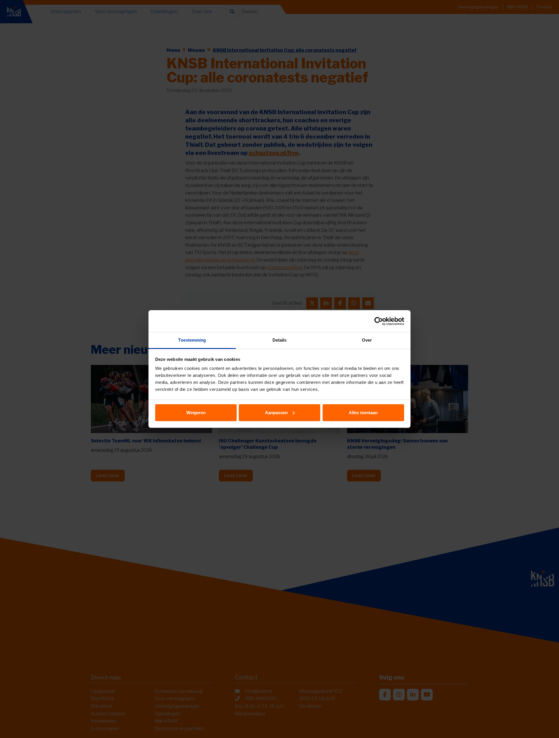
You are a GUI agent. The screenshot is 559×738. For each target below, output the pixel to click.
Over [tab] (367, 340)
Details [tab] (280, 340)
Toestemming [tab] (192, 340)
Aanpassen (276, 412)
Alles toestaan (363, 412)
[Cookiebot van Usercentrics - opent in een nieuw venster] (378, 321)
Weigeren (196, 412)
